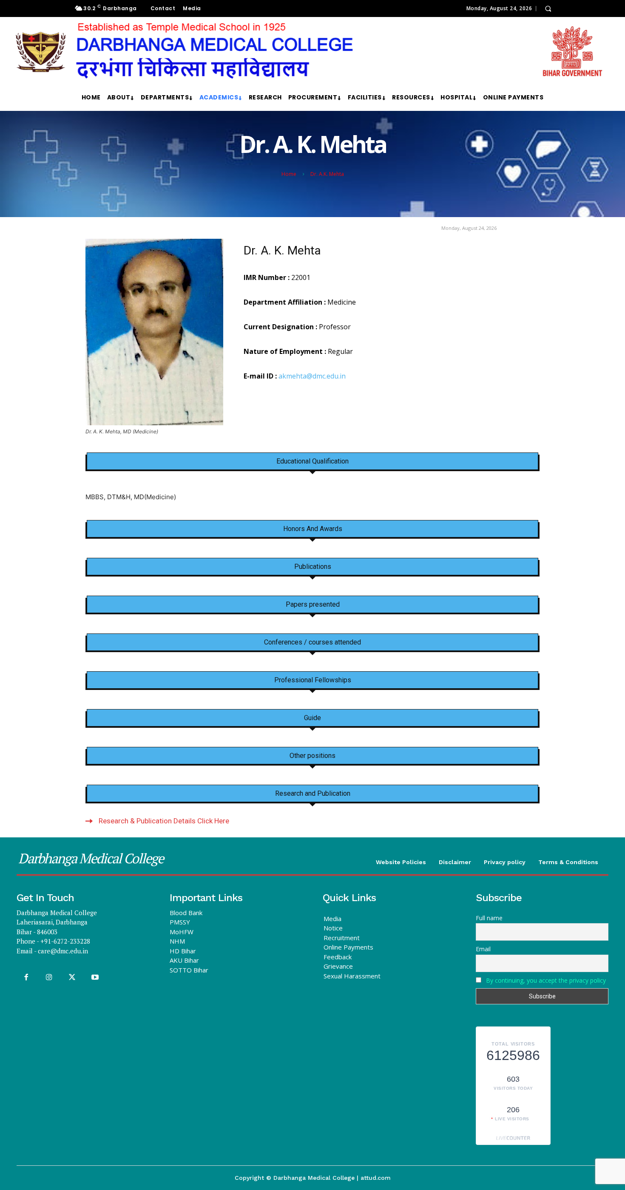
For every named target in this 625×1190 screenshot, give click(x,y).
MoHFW (181, 931)
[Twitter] (71, 977)
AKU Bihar (184, 960)
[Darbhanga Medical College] (309, 51)
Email (483, 949)
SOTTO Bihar (189, 970)
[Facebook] (26, 977)
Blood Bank (186, 912)
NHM (177, 941)
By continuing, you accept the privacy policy (546, 980)
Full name (489, 918)
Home (288, 174)
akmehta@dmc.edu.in (312, 376)
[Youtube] (95, 977)
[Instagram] (49, 977)
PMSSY (180, 922)
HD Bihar (183, 951)
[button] (548, 8)
